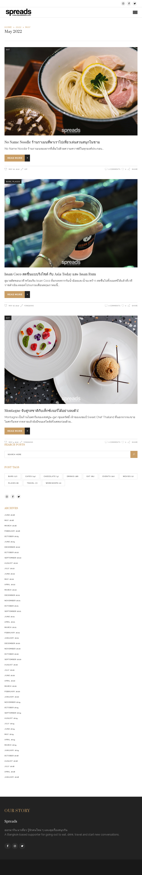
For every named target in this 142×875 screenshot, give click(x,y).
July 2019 (9, 724)
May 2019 (9, 734)
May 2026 (9, 520)
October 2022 (12, 552)
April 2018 (10, 772)
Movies (128, 476)
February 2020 (12, 691)
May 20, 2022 (13, 169)
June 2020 (10, 675)
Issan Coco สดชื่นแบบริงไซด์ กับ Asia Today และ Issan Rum (50, 274)
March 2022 (11, 590)
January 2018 (12, 777)
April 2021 (10, 622)
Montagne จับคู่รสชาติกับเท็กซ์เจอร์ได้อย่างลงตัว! (42, 410)
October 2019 (12, 707)
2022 (18, 27)
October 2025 (12, 536)
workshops (53, 483)
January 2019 (12, 750)
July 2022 (10, 568)
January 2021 (12, 638)
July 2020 (10, 670)
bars (8, 182)
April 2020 (10, 681)
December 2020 (12, 643)
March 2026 (11, 526)
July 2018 (9, 766)
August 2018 (11, 761)
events (109, 476)
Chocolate (51, 476)
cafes (30, 476)
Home (8, 27)
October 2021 (12, 606)
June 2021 (10, 617)
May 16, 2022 (13, 306)
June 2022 (10, 574)
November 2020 (13, 649)
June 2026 (10, 515)
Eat (8, 50)
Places (16, 182)
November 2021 (12, 601)
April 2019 (10, 740)
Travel (32, 483)
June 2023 (10, 542)
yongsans (29, 306)
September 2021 (13, 611)
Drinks (72, 476)
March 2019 (10, 745)
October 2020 (12, 654)
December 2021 (12, 595)
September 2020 (13, 659)
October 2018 (12, 756)
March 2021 (10, 627)
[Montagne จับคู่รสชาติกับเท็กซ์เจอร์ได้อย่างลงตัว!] (71, 360)
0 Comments (114, 169)
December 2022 (12, 547)
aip (25, 169)
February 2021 (12, 633)
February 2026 (12, 531)
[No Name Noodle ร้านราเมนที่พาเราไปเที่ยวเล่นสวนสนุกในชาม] (71, 91)
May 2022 (9, 579)
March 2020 (11, 686)
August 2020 (11, 665)
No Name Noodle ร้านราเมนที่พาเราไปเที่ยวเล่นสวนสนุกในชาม (52, 142)
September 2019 (13, 713)
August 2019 (11, 718)
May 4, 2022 (13, 442)
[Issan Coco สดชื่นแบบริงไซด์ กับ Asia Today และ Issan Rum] (71, 223)
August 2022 (11, 563)
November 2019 (12, 702)
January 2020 (12, 697)
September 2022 (13, 558)
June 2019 (10, 729)
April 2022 (10, 584)
